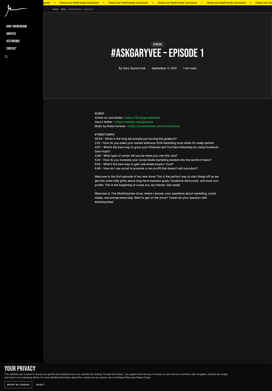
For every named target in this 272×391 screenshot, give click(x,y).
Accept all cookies (18, 384)
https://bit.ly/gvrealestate (143, 117)
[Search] (8, 56)
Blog (63, 9)
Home (55, 9)
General (157, 44)
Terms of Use (143, 377)
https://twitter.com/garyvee (134, 122)
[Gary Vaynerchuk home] (16, 10)
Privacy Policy (123, 377)
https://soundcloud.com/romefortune (154, 126)
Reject (40, 384)
